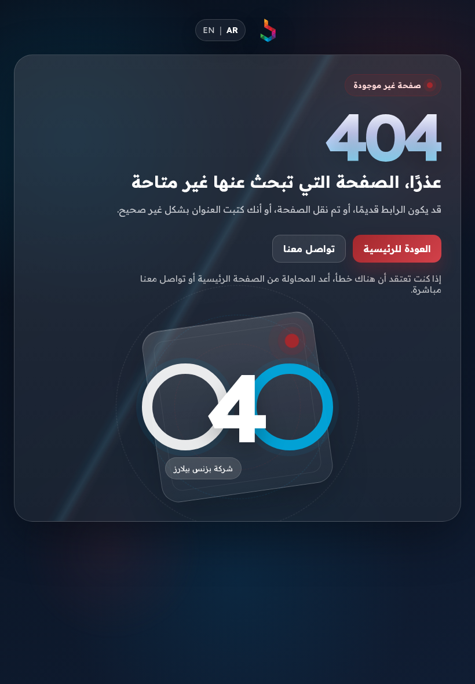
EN (209, 30)
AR (232, 30)
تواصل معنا (309, 248)
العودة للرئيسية (397, 248)
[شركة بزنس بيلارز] (267, 30)
